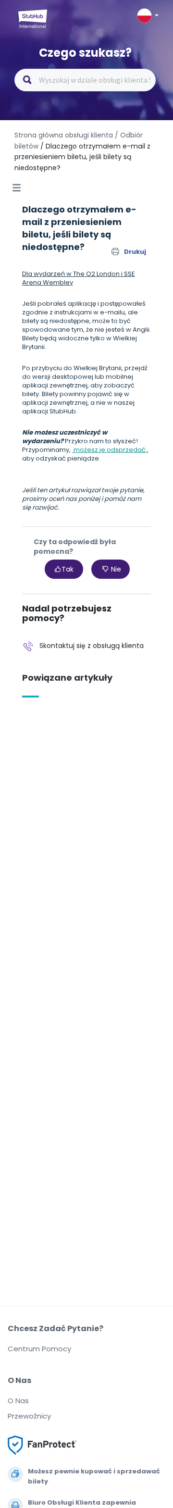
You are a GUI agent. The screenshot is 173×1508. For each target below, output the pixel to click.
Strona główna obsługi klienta (64, 135)
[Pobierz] (68, 767)
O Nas (18, 1401)
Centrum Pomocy (39, 1349)
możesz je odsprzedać (109, 449)
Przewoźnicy (29, 1416)
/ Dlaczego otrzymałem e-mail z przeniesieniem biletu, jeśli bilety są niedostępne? (82, 157)
